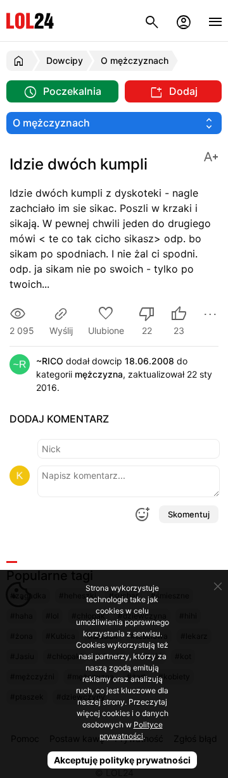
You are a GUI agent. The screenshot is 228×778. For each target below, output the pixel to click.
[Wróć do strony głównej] (20, 61)
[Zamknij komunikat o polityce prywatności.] (218, 586)
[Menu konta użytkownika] (183, 20)
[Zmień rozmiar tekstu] (210, 156)
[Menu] (215, 20)
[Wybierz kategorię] (114, 123)
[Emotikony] (141, 514)
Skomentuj (189, 514)
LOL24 (30, 20)
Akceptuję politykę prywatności (122, 760)
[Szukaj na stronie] (152, 20)
